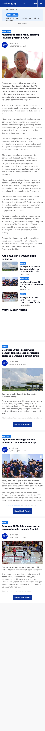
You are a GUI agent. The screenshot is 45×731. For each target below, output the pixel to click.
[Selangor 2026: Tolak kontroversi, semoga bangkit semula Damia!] (10, 297)
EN (28, 4)
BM (24, 4)
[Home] (9, 3)
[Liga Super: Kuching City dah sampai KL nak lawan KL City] (10, 281)
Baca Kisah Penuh (22, 424)
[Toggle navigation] (41, 3)
